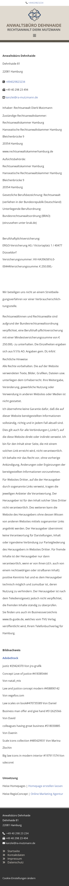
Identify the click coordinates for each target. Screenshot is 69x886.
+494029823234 (35, 2)
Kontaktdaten (16, 855)
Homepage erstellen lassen (45, 786)
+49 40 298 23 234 (17, 833)
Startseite (14, 851)
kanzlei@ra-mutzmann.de (22, 97)
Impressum (15, 858)
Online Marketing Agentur (47, 794)
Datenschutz (16, 862)
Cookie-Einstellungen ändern (19, 878)
